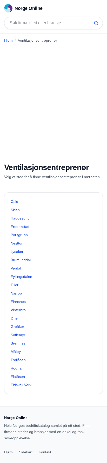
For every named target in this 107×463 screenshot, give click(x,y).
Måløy (16, 351)
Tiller (14, 285)
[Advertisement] (53, 100)
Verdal (16, 268)
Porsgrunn (19, 235)
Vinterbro (18, 310)
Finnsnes (18, 301)
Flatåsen (18, 376)
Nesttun (17, 243)
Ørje (14, 318)
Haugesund (20, 218)
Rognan (17, 368)
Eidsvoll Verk (21, 385)
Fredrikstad (20, 226)
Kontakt (45, 452)
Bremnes (18, 343)
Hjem (8, 40)
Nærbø (16, 293)
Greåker (17, 326)
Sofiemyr (18, 335)
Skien (15, 210)
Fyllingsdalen (21, 276)
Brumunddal (21, 260)
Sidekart (25, 452)
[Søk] (96, 23)
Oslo (14, 201)
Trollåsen (18, 360)
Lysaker (17, 251)
